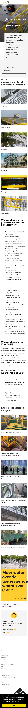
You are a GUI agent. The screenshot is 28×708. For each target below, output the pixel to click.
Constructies (4, 655)
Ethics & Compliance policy (8, 677)
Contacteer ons (10, 29)
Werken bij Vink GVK (7, 664)
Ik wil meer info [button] (15, 701)
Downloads (4, 659)
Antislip (3, 668)
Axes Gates (4, 671)
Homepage (5, 2)
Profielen (3, 666)
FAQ (4, 632)
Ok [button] (14, 705)
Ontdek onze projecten (9, 69)
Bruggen (3, 657)
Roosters (3, 653)
